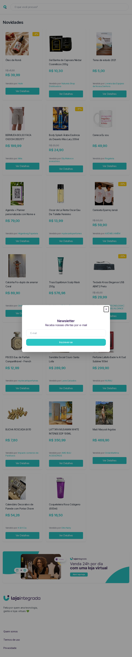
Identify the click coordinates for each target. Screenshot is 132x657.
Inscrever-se (66, 342)
